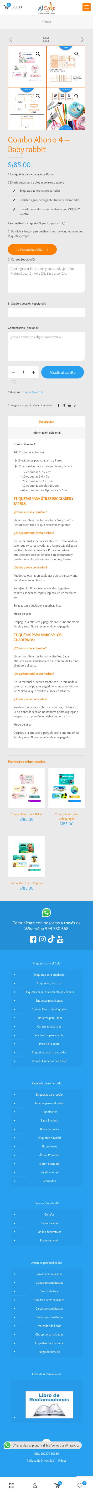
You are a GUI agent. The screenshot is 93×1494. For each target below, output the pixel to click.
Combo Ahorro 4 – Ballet (26, 814)
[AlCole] (46, 7)
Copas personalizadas (49, 1282)
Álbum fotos (49, 1146)
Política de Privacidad (40, 1460)
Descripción (46, 421)
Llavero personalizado (49, 1317)
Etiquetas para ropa (49, 983)
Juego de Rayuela (49, 1351)
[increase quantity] (33, 372)
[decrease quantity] (13, 372)
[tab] (46, 421)
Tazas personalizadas (49, 1274)
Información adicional (47, 432)
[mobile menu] (87, 7)
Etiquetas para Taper (49, 1018)
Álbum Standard (49, 1163)
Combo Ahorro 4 (32, 392)
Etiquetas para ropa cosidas (49, 1052)
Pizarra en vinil (49, 1240)
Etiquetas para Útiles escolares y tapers (49, 992)
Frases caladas (49, 1223)
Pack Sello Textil (49, 1043)
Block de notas (49, 1129)
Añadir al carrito (63, 372)
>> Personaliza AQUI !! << (32, 249)
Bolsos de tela (49, 1291)
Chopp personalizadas (49, 1334)
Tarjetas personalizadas (49, 1103)
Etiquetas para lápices (49, 1000)
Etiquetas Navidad (49, 1138)
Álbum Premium (49, 1155)
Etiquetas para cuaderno (49, 974)
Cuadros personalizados (49, 1300)
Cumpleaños (49, 1112)
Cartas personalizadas (49, 1308)
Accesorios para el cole (49, 1035)
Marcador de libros (49, 1326)
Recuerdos (49, 1181)
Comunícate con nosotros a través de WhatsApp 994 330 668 (46, 925)
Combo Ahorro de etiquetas (49, 1009)
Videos (62, 1460)
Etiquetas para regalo (49, 1094)
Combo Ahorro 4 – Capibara (26, 883)
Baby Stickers (49, 1120)
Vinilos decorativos (49, 1232)
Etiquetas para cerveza (49, 1343)
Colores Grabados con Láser (49, 1061)
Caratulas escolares (49, 1026)
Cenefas (49, 1214)
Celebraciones (49, 1172)
